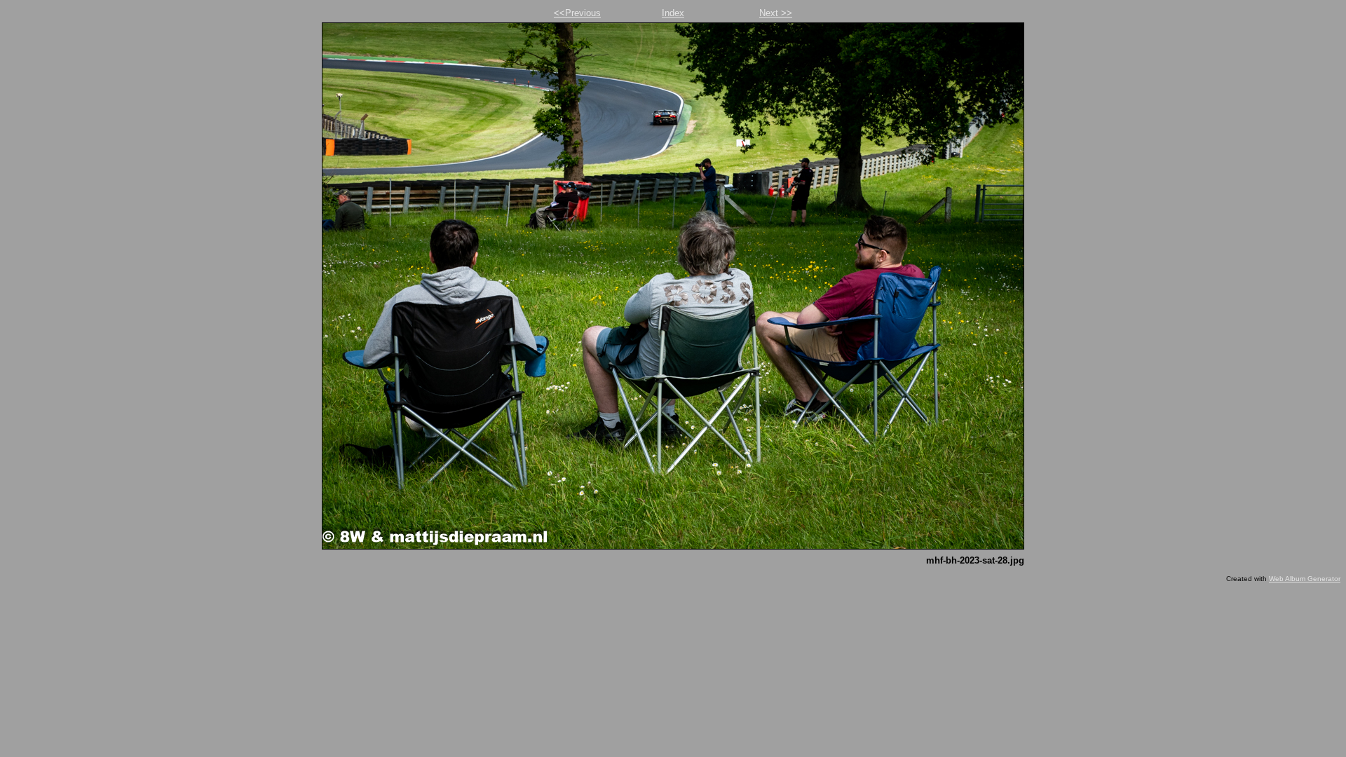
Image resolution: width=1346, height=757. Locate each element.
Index (673, 13)
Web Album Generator (1304, 578)
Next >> (775, 13)
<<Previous (577, 13)
